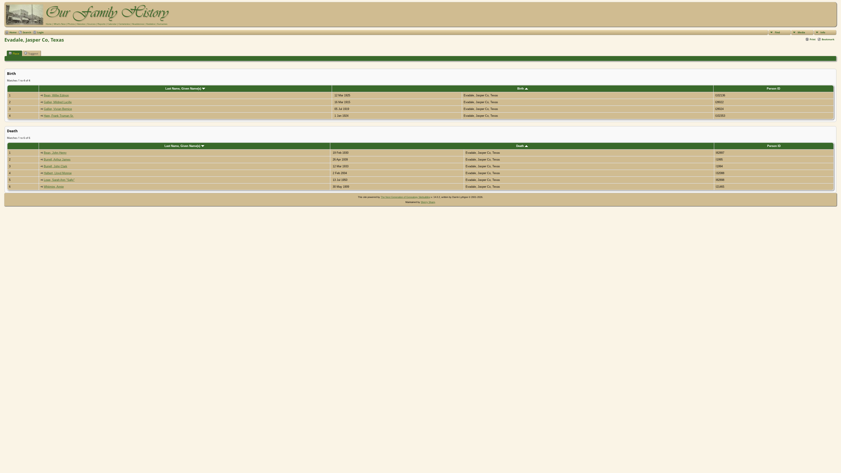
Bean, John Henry (55, 152)
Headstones (138, 24)
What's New (59, 24)
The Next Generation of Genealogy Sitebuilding (405, 197)
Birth (521, 88)
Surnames (162, 24)
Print (813, 39)
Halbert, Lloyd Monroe (58, 173)
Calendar (112, 24)
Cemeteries (124, 24)
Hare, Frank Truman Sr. (59, 115)
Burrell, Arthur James (57, 159)
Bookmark (828, 39)
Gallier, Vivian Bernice (58, 109)
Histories (81, 24)
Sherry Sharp (428, 202)
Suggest (33, 53)
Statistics (150, 24)
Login (40, 32)
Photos (71, 24)
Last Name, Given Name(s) (183, 88)
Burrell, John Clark (55, 166)
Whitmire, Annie (54, 186)
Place (16, 53)
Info (822, 32)
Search (27, 32)
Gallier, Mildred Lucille (58, 102)
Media (801, 32)
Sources (91, 24)
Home (49, 24)
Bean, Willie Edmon (56, 95)
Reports (101, 24)
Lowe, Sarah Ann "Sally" (59, 180)
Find (777, 32)
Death (520, 146)
